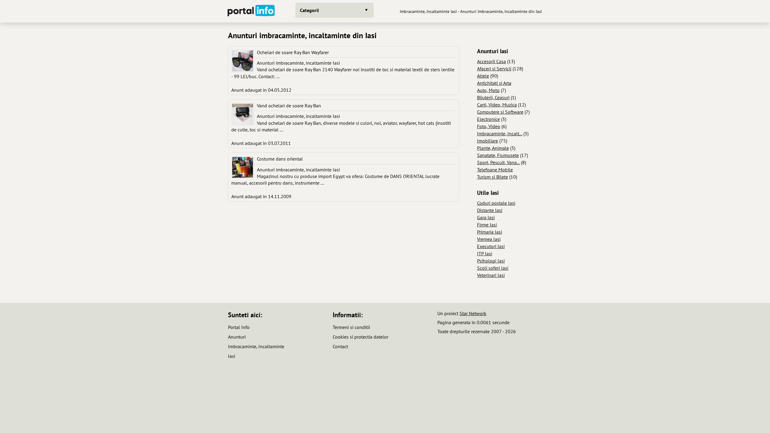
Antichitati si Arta (494, 83)
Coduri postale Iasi (496, 203)
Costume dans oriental (280, 159)
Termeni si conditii (351, 327)
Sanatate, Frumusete (498, 155)
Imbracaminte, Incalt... (499, 134)
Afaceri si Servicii (494, 69)
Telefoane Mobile (495, 170)
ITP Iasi (484, 253)
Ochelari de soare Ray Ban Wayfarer (293, 52)
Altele (483, 76)
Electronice (488, 119)
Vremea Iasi (488, 239)
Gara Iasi (486, 217)
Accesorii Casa (491, 61)
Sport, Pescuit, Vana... (498, 162)
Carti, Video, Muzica (497, 105)
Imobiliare (487, 141)
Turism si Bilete (492, 177)
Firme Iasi (487, 225)
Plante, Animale (493, 148)
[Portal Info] (251, 11)
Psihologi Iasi (491, 261)
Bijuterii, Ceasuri (493, 97)
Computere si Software (500, 112)
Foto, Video (488, 126)
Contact (340, 346)
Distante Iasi (489, 210)
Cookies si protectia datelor (360, 337)
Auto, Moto (488, 90)
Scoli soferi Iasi (492, 268)
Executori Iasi (491, 246)
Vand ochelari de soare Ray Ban (289, 106)
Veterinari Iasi (491, 275)
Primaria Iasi (489, 232)
